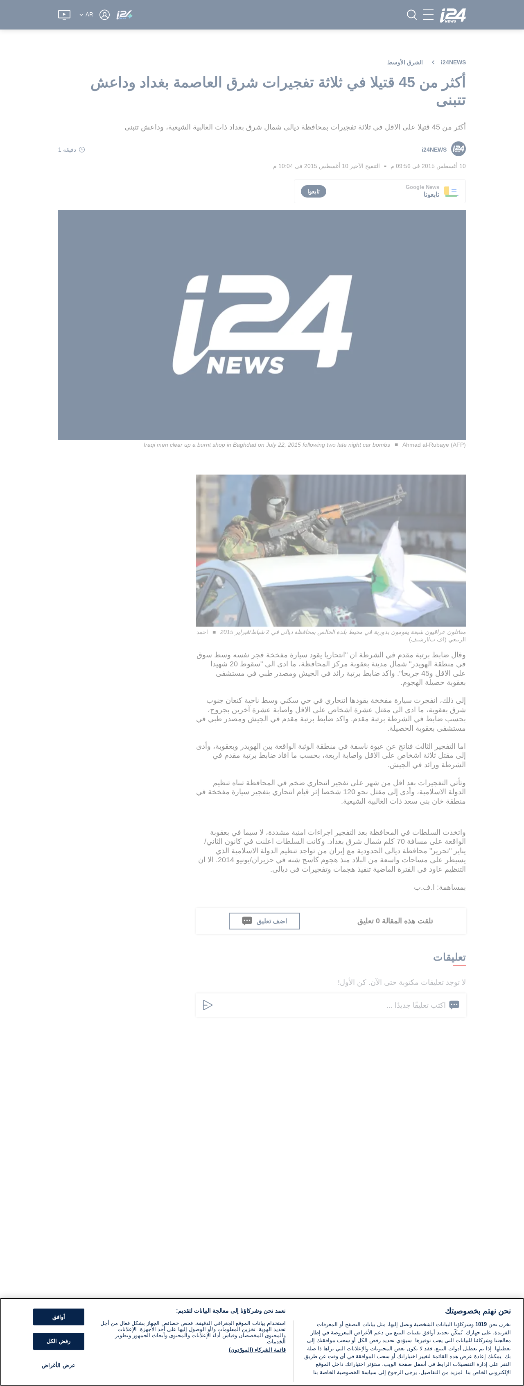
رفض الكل (58, 1341)
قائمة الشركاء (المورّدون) (257, 1350)
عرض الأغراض (58, 1365)
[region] (262, 1342)
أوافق (58, 1317)
